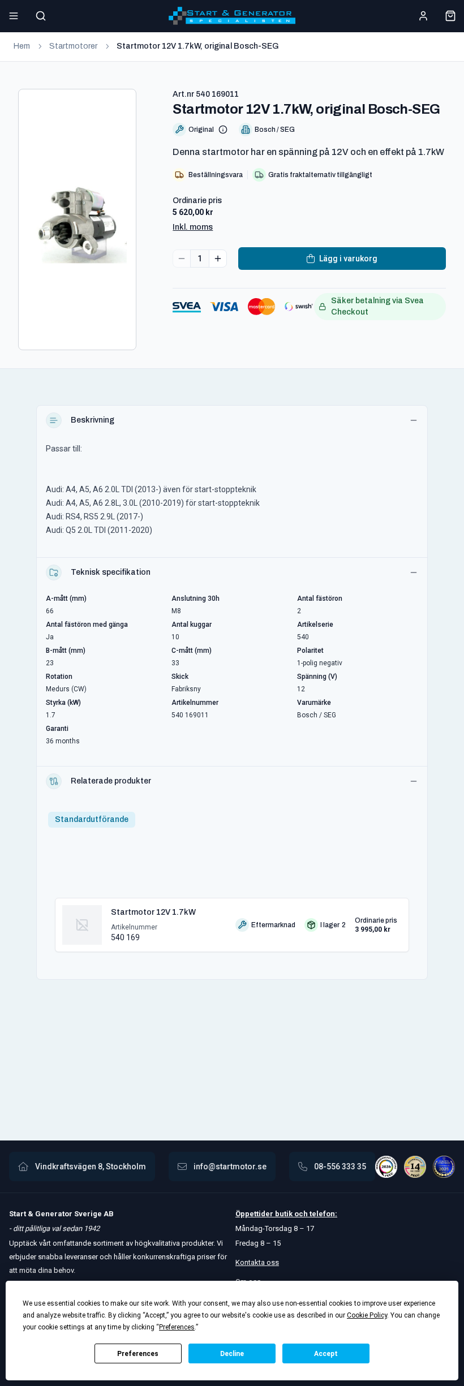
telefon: (322, 1213)
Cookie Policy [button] (367, 1315)
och (300, 1213)
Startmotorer (73, 46)
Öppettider (255, 1213)
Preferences (137, 1354)
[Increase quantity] (218, 258)
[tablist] (92, 820)
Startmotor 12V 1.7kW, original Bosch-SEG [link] (198, 46)
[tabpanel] (232, 920)
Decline (232, 1354)
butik (284, 1213)
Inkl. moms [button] (193, 227)
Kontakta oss (257, 1262)
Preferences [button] (177, 1327)
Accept (326, 1354)
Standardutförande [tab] (91, 819)
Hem (22, 46)
